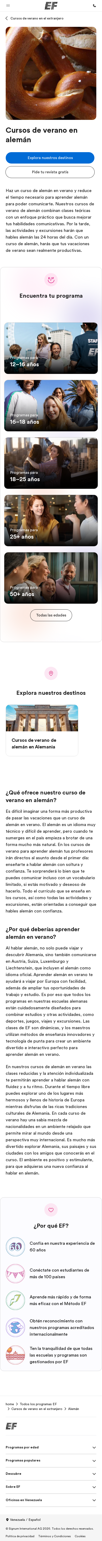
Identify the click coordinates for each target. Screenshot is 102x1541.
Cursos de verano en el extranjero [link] (36, 1409)
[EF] (51, 5)
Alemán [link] (73, 1409)
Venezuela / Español (25, 1520)
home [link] (10, 1404)
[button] (8, 5)
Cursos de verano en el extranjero (37, 18)
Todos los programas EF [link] (38, 1404)
